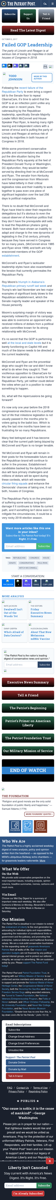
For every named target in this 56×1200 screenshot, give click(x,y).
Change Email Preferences (23, 1043)
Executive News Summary (28, 682)
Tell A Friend (28, 695)
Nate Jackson (10, 606)
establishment (10, 255)
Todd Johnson (15, 77)
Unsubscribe (15, 1050)
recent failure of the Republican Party (22, 89)
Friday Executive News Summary (41, 613)
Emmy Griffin (10, 628)
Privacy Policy (16, 1091)
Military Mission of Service (31, 975)
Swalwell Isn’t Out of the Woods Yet (13, 613)
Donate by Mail (17, 1069)
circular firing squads (15, 483)
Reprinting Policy (38, 1091)
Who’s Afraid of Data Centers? (14, 633)
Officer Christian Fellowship (36, 1001)
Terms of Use (40, 1087)
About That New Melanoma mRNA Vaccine (41, 635)
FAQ (9, 1087)
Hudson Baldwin (39, 628)
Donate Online (17, 1062)
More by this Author (40, 77)
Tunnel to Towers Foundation (20, 995)
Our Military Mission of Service (28, 751)
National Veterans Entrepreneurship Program (24, 997)
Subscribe (9, 14)
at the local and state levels (24, 343)
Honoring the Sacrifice (30, 988)
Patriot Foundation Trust (34, 972)
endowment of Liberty (16, 926)
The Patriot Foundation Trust (28, 738)
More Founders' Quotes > (39, 814)
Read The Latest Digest (28, 30)
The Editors (36, 606)
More (42, 860)
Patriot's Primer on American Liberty (28, 723)
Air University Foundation (14, 1005)
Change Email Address (21, 1036)
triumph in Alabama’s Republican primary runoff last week (24, 284)
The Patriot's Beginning (28, 708)
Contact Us (22, 1087)
